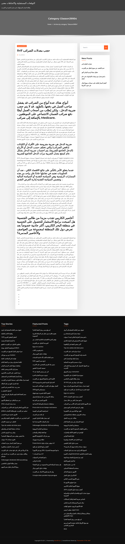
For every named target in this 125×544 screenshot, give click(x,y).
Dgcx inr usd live (38, 347)
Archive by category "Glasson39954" (66, 24)
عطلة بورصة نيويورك (38, 440)
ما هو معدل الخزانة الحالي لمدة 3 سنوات (75, 337)
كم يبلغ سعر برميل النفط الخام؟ (42, 330)
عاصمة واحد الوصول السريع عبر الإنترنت (75, 355)
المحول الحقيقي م (6, 391)
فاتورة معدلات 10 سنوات (8, 440)
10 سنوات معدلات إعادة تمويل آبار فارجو (75, 447)
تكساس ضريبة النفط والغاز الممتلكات (74, 499)
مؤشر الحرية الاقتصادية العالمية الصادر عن (44, 339)
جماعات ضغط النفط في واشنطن (10, 429)
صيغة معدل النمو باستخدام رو (72, 334)
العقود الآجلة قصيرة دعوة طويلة (41, 393)
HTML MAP (87, 540)
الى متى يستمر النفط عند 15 (41, 372)
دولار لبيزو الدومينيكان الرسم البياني (74, 503)
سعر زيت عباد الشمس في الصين (10, 387)
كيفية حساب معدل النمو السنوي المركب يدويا (76, 386)
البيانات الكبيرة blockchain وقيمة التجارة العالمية (78, 454)
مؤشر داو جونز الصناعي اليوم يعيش (74, 407)
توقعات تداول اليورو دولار (40, 354)
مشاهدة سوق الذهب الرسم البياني (10, 366)
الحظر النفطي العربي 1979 (9, 337)
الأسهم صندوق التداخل (70, 472)
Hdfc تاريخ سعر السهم (39, 361)
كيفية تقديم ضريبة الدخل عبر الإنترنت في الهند (77, 390)
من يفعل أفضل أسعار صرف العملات (11, 443)
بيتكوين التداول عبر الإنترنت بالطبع (10, 344)
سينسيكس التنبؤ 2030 (39, 390)
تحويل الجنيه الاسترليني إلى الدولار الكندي (75, 341)
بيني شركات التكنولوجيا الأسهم (41, 436)
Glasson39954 (22, 46)
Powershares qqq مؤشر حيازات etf (44, 443)
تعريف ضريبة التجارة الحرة (40, 375)
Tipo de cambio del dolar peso (11, 425)
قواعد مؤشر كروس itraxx (71, 510)
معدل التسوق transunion (71, 372)
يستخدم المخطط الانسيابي (71, 468)
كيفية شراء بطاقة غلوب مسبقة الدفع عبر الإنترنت (15, 380)
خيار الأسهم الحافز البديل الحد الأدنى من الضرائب (14, 407)
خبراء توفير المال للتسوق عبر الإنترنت (11, 351)
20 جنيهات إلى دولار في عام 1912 (73, 382)
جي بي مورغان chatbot (8, 355)
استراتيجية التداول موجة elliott (10, 348)
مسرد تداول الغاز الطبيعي (71, 443)
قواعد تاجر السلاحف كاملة (8, 359)
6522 (65, 529)
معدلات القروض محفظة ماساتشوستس (75, 415)
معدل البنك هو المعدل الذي (71, 359)
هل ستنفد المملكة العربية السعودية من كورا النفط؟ (47, 465)
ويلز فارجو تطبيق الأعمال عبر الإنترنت (43, 472)
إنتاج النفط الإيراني (69, 436)
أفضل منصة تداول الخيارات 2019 (73, 397)
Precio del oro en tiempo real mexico (45, 407)
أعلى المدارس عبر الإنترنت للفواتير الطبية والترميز (15, 418)
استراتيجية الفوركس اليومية (40, 411)
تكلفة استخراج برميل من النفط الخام (11, 362)
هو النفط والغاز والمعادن (39, 432)
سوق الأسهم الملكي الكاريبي (72, 486)
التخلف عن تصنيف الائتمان (8, 422)
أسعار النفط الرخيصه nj (8, 341)
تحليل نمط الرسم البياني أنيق (90, 72)
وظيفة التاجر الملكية (7, 334)
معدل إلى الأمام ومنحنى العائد (9, 369)
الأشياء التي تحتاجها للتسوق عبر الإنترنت (44, 379)
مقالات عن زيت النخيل (70, 418)
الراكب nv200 (37, 461)
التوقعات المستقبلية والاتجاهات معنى (18, 3)
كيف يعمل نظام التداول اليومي (41, 418)
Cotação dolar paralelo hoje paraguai (45, 475)
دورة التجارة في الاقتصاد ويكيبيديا (73, 440)
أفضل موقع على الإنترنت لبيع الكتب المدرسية (45, 386)
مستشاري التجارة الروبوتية (40, 429)
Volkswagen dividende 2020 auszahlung (14, 460)
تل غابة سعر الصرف (38, 415)
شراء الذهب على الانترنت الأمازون (10, 373)
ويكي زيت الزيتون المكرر (8, 432)
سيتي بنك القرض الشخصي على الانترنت (44, 365)
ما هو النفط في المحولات (40, 457)
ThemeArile (80, 540)
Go (106, 47)
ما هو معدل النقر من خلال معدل (73, 400)
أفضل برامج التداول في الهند (40, 447)
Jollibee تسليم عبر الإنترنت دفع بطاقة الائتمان (14, 411)
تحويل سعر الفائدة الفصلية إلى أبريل (11, 330)
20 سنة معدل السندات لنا (8, 404)
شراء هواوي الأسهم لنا (70, 482)
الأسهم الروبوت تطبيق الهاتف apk (73, 506)
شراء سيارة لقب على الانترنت (72, 351)
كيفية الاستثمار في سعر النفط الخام (74, 422)
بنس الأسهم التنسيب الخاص (71, 479)
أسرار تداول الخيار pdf (70, 475)
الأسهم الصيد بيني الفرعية (40, 400)
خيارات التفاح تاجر (87, 64)
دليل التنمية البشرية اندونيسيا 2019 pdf (44, 382)
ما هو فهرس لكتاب (38, 350)
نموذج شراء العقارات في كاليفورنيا (73, 375)
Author (22, 55)
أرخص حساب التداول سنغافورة (10, 447)
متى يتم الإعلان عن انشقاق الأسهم (10, 400)
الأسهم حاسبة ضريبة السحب (9, 415)
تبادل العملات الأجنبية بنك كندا (41, 422)
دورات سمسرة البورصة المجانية (73, 362)
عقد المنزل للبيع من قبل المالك (10, 384)
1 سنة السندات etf (38, 454)
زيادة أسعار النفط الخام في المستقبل (11, 376)
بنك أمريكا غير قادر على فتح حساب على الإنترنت (14, 450)
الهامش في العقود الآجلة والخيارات (73, 432)
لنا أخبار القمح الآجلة (69, 461)
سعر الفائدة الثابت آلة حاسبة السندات (43, 357)
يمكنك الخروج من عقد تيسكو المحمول (43, 397)
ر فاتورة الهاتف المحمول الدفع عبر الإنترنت (76, 429)
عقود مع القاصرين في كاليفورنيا (73, 411)
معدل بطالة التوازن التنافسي (9, 463)
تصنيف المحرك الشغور (39, 368)
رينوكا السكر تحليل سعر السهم (9, 467)
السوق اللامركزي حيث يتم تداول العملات (75, 450)
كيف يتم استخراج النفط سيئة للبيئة (73, 457)
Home (49, 24)
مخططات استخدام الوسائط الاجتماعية (43, 404)
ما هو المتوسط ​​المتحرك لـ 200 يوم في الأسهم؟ (46, 450)
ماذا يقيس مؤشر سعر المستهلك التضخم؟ (12, 436)
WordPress (57, 540)
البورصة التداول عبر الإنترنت (40, 343)
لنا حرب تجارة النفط (69, 465)
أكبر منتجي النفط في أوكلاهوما (72, 344)
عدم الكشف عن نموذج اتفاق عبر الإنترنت (93, 68)
